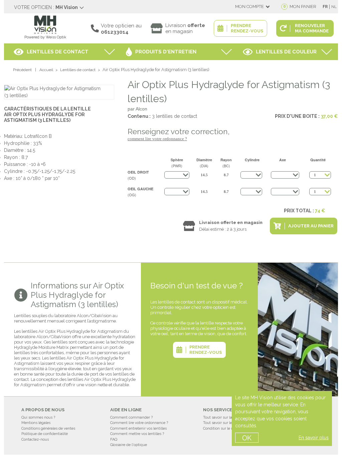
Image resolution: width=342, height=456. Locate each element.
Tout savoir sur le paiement (226, 423)
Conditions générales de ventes (48, 428)
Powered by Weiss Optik (45, 37)
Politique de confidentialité (44, 434)
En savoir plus (314, 437)
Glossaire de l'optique (128, 445)
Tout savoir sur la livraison (225, 417)
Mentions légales (35, 423)
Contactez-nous (35, 439)
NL (334, 6)
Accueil (46, 69)
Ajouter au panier (311, 225)
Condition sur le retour (222, 428)
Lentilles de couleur (286, 52)
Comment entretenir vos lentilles (138, 428)
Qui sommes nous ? (38, 417)
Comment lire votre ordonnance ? (157, 138)
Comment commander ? (131, 417)
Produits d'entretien (165, 52)
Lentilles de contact (58, 52)
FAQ (113, 439)
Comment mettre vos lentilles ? (137, 434)
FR (325, 6)
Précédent (22, 69)
